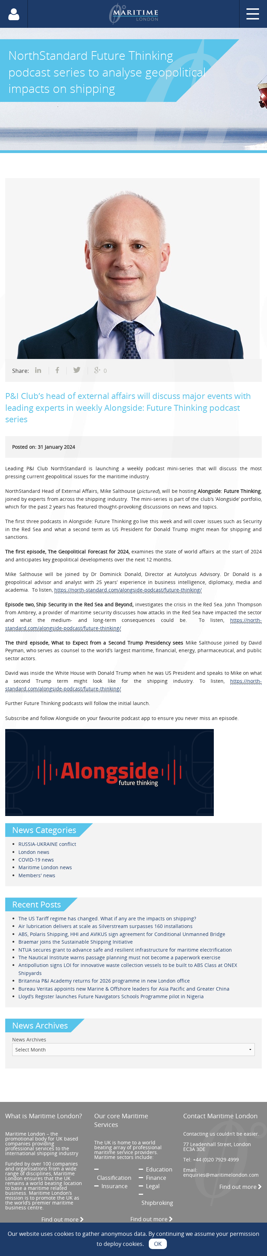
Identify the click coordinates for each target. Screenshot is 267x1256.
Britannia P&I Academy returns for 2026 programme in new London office (104, 980)
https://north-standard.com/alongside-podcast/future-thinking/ (128, 589)
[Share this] (39, 371)
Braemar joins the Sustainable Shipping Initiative (75, 941)
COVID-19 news (36, 859)
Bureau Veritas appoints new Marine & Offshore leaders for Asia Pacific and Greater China (123, 988)
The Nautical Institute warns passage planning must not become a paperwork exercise (119, 957)
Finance (154, 1178)
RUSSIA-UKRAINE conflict (47, 844)
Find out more (60, 1219)
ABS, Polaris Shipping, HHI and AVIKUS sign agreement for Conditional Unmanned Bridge (121, 934)
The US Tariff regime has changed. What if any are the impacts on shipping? (107, 918)
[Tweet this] (77, 371)
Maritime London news (45, 867)
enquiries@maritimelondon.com (221, 1174)
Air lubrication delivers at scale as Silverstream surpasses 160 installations (105, 926)
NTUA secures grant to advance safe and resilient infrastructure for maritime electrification (125, 949)
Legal (151, 1186)
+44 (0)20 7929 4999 (216, 1159)
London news (33, 852)
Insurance (113, 1186)
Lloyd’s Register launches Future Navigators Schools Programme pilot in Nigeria (111, 996)
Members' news (36, 875)
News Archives (29, 1039)
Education (157, 1169)
